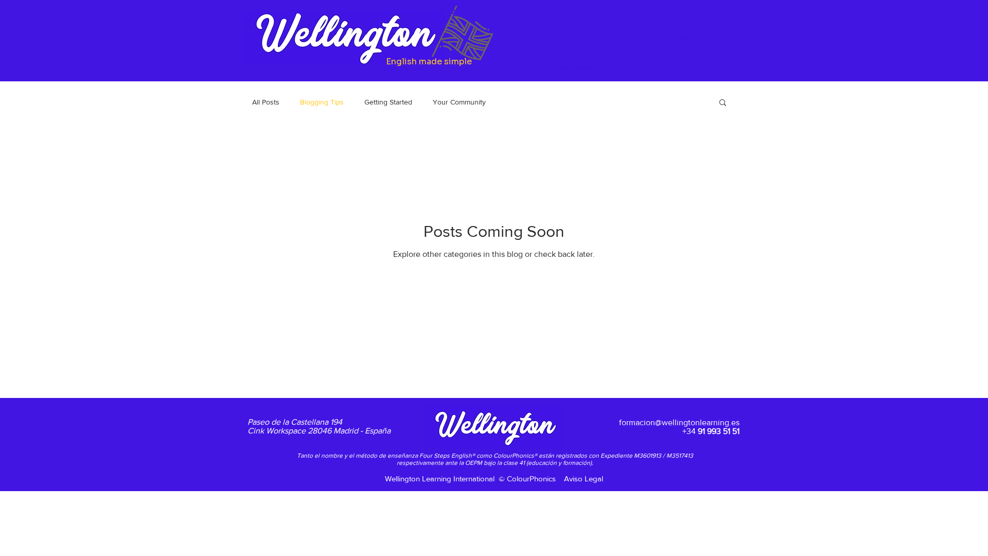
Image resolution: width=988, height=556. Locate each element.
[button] (723, 103)
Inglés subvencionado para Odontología (547, 29)
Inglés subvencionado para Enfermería (546, 24)
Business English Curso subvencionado (546, 35)
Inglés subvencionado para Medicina (589, 19)
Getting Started (388, 102)
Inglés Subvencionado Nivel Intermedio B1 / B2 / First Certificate (523, 19)
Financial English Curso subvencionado (546, 40)
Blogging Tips (322, 102)
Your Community (459, 102)
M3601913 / (650, 455)
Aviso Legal (583, 478)
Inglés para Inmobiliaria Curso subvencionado (546, 45)
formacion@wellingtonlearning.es (679, 422)
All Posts (265, 102)
